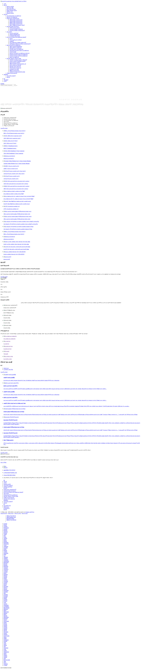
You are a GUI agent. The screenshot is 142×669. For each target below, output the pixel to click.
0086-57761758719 (9, 470)
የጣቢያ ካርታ (11, 513)
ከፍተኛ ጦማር (18, 513)
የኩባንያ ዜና (6, 368)
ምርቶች (5, 488)
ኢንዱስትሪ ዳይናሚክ (8, 369)
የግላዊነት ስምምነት (30, 512)
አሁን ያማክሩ (3, 462)
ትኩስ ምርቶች (4, 513)
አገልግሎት (6, 500)
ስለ (4, 480)
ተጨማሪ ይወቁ (4, 128)
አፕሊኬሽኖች (6, 508)
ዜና (4, 504)
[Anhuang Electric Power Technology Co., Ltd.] (13, 1)
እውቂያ (5, 509)
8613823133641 (9, 475)
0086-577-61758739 (11, 520)
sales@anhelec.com (10, 472)
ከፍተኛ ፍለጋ (25, 513)
